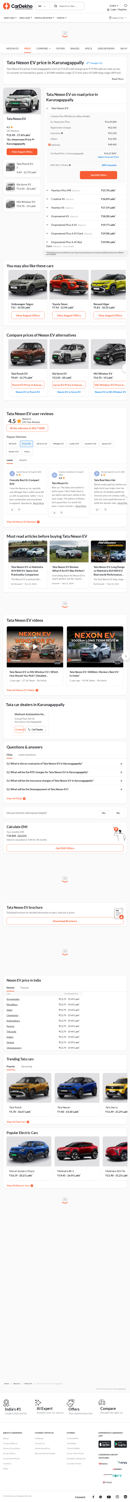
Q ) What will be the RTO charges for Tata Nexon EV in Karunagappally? (47, 772)
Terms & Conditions (11, 1448)
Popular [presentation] (24, 987)
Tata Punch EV (19, 373)
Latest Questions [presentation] (27, 754)
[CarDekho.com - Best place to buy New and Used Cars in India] (17, 6)
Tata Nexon (63, 1107)
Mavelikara (12, 1004)
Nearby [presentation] (10, 987)
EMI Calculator (109, 165)
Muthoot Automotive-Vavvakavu (30, 714)
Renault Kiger (101, 304)
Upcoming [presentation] (26, 1066)
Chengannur (12, 1015)
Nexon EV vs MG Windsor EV (110, 391)
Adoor (10, 1010)
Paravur (10, 1026)
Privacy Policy (9, 1453)
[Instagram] (117, 1497)
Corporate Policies (11, 1458)
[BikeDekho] (103, 1464)
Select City (118, 17)
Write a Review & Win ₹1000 (27, 428)
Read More (117, 78)
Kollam (10, 1037)
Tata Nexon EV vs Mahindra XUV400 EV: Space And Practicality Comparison (27, 570)
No (118, 812)
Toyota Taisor (60, 304)
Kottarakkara (13, 1020)
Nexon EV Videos (25, 690)
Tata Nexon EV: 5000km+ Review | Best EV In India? (94, 673)
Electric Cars (22, 1185)
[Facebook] (93, 1497)
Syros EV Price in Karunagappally (69, 384)
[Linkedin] (125, 1497)
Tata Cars (21, 1121)
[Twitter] (100, 1497)
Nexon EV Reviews (26, 521)
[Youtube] (109, 1497)
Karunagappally (16, 143)
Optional (55, 145)
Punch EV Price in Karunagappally (28, 384)
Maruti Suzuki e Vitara (21, 1171)
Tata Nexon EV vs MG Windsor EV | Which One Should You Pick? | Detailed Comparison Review (33, 674)
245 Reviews (13, 130)
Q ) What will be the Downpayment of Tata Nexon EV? (37, 789)
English (113, 5)
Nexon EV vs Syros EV (69, 391)
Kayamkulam (13, 999)
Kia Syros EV (59, 373)
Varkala (10, 1042)
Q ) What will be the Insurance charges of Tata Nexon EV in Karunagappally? (50, 780)
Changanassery (14, 1047)
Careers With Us (10, 1443)
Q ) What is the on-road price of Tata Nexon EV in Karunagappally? (44, 763)
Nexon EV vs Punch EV (28, 391)
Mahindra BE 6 (65, 1171)
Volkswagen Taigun (22, 304)
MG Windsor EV (103, 373)
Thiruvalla (11, 1031)
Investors (7, 1463)
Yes (104, 812)
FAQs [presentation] (9, 754)
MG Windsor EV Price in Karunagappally (111, 384)
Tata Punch (15, 1107)
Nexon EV (12, 48)
